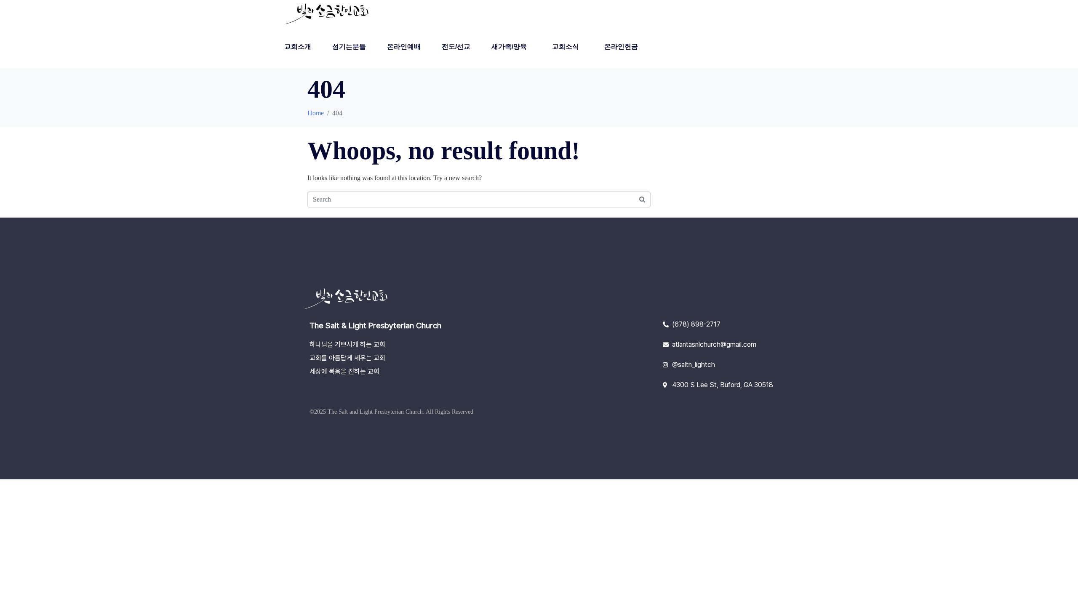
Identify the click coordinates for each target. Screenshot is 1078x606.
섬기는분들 (349, 46)
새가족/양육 (509, 46)
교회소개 (297, 46)
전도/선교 (456, 46)
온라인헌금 (621, 46)
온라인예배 (404, 46)
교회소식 (565, 46)
